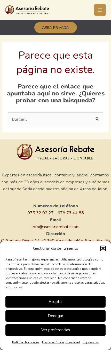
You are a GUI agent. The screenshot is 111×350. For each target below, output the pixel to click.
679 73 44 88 (71, 213)
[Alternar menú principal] (100, 10)
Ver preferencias (55, 330)
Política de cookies (25, 342)
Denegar (55, 315)
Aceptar (56, 301)
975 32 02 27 (40, 213)
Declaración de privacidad (61, 342)
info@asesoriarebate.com (55, 227)
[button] (103, 248)
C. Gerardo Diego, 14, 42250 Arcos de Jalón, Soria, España (55, 241)
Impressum (91, 342)
